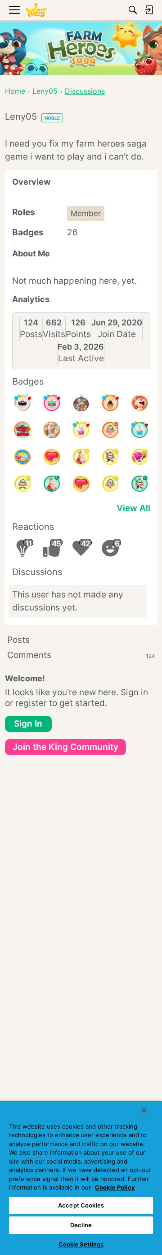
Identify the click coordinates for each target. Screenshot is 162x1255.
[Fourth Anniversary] (51, 402)
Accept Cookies (81, 1205)
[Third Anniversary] (110, 402)
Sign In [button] (28, 723)
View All (133, 508)
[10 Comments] (110, 483)
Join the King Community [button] (65, 747)
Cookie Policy (115, 1187)
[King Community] (36, 10)
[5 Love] (81, 483)
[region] (81, 1178)
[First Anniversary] (139, 429)
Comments (81, 655)
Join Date (117, 334)
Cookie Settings (81, 1244)
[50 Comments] (110, 456)
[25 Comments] (22, 483)
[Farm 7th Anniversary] (22, 456)
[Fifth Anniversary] (22, 402)
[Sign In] (149, 10)
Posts (31, 334)
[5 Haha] (139, 402)
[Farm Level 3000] (22, 429)
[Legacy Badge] (51, 429)
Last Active (81, 358)
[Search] (133, 10)
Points (78, 334)
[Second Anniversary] (81, 429)
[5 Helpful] (139, 456)
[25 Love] (51, 456)
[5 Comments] (139, 483)
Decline (81, 1225)
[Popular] (51, 483)
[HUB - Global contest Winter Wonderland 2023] (81, 402)
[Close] (144, 1110)
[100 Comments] (110, 429)
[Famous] (81, 456)
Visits (54, 334)
